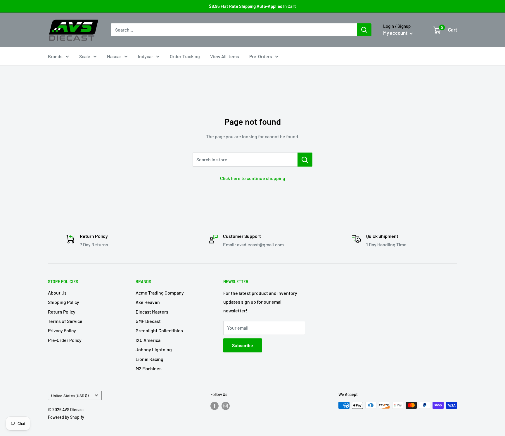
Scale (84, 56)
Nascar (114, 56)
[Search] (364, 29)
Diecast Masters (152, 311)
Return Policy (61, 311)
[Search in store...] (305, 160)
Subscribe (242, 345)
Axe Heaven (148, 302)
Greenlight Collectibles (159, 330)
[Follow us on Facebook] (214, 406)
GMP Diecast (148, 321)
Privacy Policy (62, 330)
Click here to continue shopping (252, 178)
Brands (55, 56)
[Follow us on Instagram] (226, 406)
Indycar (145, 56)
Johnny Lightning (154, 349)
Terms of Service (65, 321)
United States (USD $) (70, 395)
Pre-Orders (260, 56)
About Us (57, 292)
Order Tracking (185, 56)
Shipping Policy (63, 302)
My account (395, 33)
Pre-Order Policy (65, 340)
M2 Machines (149, 368)
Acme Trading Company (160, 292)
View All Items (224, 56)
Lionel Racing (149, 359)
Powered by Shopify (66, 417)
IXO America (148, 340)
